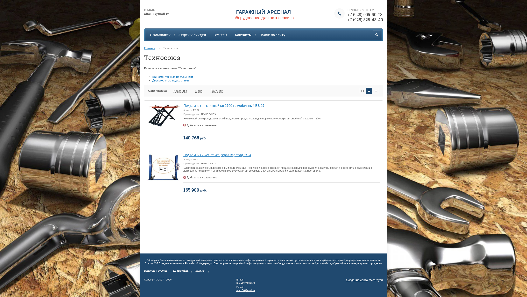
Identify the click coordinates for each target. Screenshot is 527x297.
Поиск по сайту (272, 35)
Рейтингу (217, 90)
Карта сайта (181, 270)
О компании (160, 35)
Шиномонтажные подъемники (172, 76)
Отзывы (220, 35)
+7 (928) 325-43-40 (365, 19)
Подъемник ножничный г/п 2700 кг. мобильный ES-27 (224, 105)
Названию (180, 90)
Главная (149, 48)
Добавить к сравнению (202, 125)
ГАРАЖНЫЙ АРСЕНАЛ (263, 11)
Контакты (243, 35)
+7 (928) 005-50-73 (364, 14)
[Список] (369, 91)
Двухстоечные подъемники (170, 80)
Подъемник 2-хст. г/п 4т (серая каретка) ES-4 (217, 155)
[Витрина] (362, 91)
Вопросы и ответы (155, 270)
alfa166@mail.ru (245, 290)
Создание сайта (357, 280)
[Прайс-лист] (376, 91)
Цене (198, 90)
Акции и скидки (192, 35)
